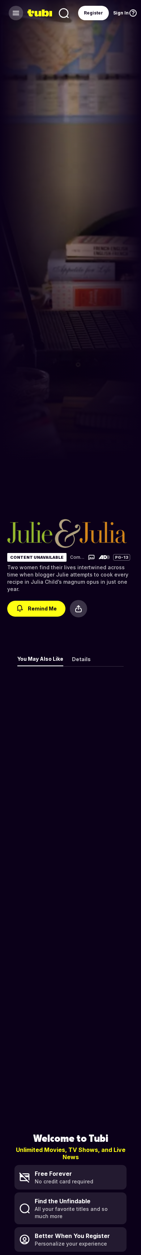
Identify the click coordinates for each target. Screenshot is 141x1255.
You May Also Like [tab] (40, 659)
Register (93, 13)
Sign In (121, 13)
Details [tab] (81, 659)
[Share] (78, 608)
